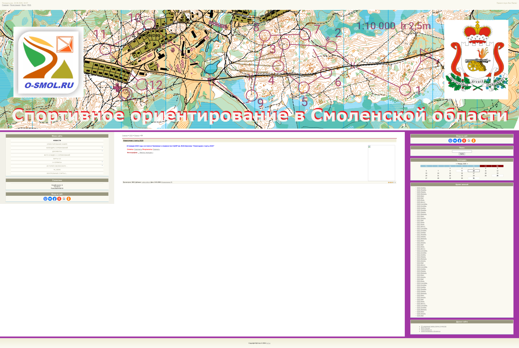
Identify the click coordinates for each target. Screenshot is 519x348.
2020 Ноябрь (421, 208)
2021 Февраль (422, 214)
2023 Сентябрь (422, 267)
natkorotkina (146, 182)
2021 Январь (421, 212)
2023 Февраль (422, 259)
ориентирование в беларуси (430, 331)
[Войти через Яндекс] (59, 199)
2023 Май (420, 263)
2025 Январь (421, 291)
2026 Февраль (422, 309)
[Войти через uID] (45, 199)
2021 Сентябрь (422, 228)
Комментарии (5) (167, 182)
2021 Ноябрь (421, 232)
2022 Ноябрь (421, 255)
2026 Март (420, 311)
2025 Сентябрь (422, 305)
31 (474, 178)
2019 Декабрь (421, 190)
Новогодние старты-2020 (133, 141)
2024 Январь (421, 271)
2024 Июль (420, 281)
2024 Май (420, 279)
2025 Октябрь (421, 307)
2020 (131, 135)
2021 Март (420, 216)
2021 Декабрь (421, 234)
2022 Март (420, 240)
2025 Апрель (421, 297)
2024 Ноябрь (421, 287)
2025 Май (420, 299)
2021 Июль (420, 224)
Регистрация (15, 5)
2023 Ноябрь (421, 269)
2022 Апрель (421, 242)
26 (497, 175)
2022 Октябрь (421, 252)
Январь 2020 (462, 164)
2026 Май (420, 315)
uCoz (268, 343)
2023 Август (421, 265)
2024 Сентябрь (422, 283)
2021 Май (420, 220)
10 (474, 171)
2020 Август (421, 202)
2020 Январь (421, 192)
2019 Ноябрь (421, 188)
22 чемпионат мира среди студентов (433, 326)
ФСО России (425, 328)
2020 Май (420, 198)
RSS (29, 5)
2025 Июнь (420, 301)
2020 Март (420, 196)
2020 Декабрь (421, 210)
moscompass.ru (426, 329)
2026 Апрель (421, 313)
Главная (5, 5)
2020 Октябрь (421, 206)
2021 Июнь (420, 222)
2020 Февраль (422, 194)
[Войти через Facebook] (55, 199)
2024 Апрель (421, 277)
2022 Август (421, 248)
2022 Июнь (420, 246)
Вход (24, 5)
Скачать (156, 149)
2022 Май (420, 244)
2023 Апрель (421, 261)
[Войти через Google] (64, 199)
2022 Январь (421, 236)
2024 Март (420, 275)
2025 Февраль (422, 293)
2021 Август (421, 226)
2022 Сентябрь (422, 250)
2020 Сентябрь (422, 204)
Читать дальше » (146, 153)
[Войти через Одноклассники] (69, 199)
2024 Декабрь (421, 289)
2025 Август (421, 303)
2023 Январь (421, 257)
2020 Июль (420, 200)
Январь (136, 135)
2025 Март (420, 295)
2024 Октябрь (421, 285)
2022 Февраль (422, 238)
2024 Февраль (422, 273)
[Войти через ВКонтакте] (50, 199)
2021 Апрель (421, 218)
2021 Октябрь (421, 230)
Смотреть (138, 149)
